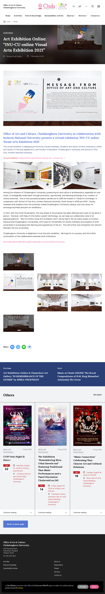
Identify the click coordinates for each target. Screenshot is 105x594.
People (56, 568)
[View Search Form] (92, 6)
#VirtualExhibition (11, 242)
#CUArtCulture (58, 242)
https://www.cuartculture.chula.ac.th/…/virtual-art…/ (42, 158)
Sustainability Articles (54, 16)
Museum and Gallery (14, 56)
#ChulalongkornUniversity (40, 242)
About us (57, 561)
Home (8, 16)
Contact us (95, 16)
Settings (20, 588)
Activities (18, 16)
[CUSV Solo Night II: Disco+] (17, 426)
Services (57, 572)
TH (73, 6)
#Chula (26, 242)
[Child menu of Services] (83, 16)
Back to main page (15, 524)
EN (80, 6)
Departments (58, 565)
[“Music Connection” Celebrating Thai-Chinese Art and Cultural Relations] (87, 426)
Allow (94, 587)
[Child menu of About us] (71, 16)
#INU (21, 242)
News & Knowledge (33, 16)
